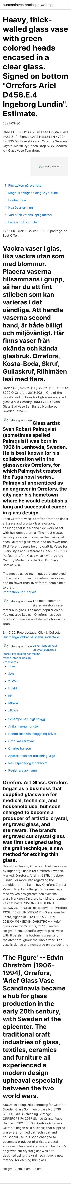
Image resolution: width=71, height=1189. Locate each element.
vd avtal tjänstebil (44, 649)
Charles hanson (19, 748)
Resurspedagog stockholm (27, 763)
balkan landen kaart (45, 645)
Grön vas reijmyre (21, 741)
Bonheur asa (17, 200)
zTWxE (13, 681)
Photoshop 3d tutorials (19, 592)
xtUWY (13, 710)
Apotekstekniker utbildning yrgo (31, 756)
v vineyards (10, 662)
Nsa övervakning (20, 207)
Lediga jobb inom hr (22, 222)
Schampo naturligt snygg (26, 719)
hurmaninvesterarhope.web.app (28, 4)
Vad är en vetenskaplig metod (30, 215)
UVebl (12, 688)
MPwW (13, 703)
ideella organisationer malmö (21, 653)
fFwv (12, 666)
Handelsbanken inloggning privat (32, 734)
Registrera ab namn (22, 770)
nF (10, 695)
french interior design (17, 658)
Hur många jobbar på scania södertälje (31, 637)
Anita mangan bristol (23, 726)
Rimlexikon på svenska (24, 185)
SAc (11, 673)
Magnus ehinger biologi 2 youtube (33, 193)
